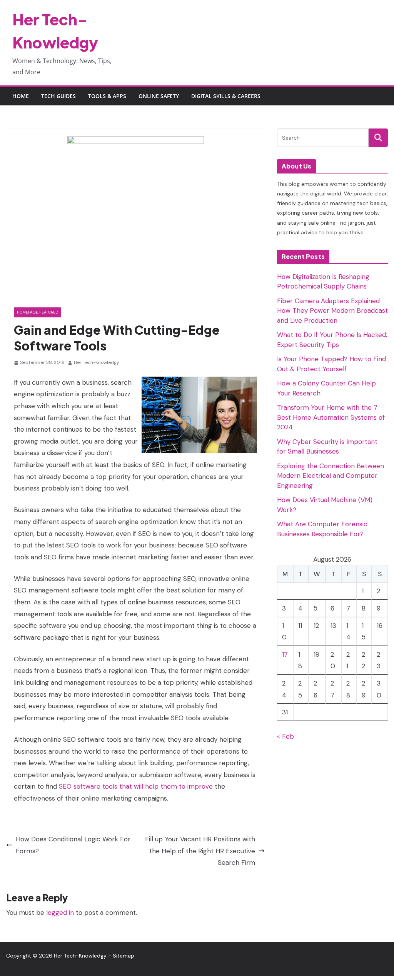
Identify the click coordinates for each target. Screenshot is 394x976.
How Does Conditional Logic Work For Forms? (73, 845)
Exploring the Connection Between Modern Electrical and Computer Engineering (330, 476)
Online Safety (159, 96)
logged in (60, 912)
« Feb (285, 736)
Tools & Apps (107, 96)
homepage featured (37, 312)
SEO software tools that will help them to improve (136, 786)
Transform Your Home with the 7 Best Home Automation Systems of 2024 (331, 417)
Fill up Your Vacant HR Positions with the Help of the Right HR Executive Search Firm (200, 851)
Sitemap (123, 955)
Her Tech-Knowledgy (96, 362)
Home (20, 96)
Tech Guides (58, 96)
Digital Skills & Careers (225, 96)
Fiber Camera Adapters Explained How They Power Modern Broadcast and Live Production (332, 311)
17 (285, 654)
